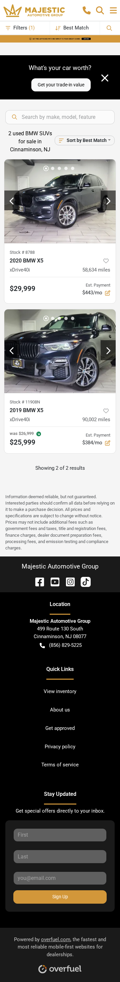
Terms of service (60, 765)
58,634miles (96, 270)
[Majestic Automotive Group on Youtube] (52, 581)
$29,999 (22, 289)
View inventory (60, 691)
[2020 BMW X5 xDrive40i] (60, 201)
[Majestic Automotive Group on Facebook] (37, 581)
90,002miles (96, 420)
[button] (86, 10)
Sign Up (60, 896)
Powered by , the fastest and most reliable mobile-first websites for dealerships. (60, 947)
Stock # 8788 (22, 252)
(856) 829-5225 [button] (65, 645)
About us (60, 710)
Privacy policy (60, 747)
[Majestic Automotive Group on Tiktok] (83, 581)
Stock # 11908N (25, 401)
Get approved (60, 728)
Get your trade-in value (61, 84)
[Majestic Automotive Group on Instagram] (67, 581)
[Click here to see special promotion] (60, 38)
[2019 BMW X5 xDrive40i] (60, 351)
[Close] (104, 78)
